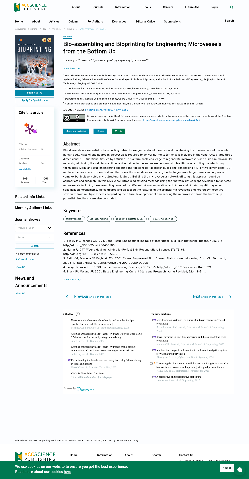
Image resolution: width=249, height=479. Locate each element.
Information (104, 455)
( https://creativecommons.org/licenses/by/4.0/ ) (171, 120)
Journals (97, 7)
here (67, 472)
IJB (44, 29)
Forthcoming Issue (29, 254)
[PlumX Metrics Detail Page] (30, 129)
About (128, 455)
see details (25, 169)
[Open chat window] (239, 469)
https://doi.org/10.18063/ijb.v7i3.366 (106, 110)
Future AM (192, 7)
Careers (168, 7)
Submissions (172, 21)
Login (214, 7)
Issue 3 (70, 29)
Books (147, 7)
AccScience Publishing (26, 29)
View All (19, 267)
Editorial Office (145, 21)
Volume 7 (56, 29)
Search (156, 455)
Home (19, 21)
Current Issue (26, 259)
